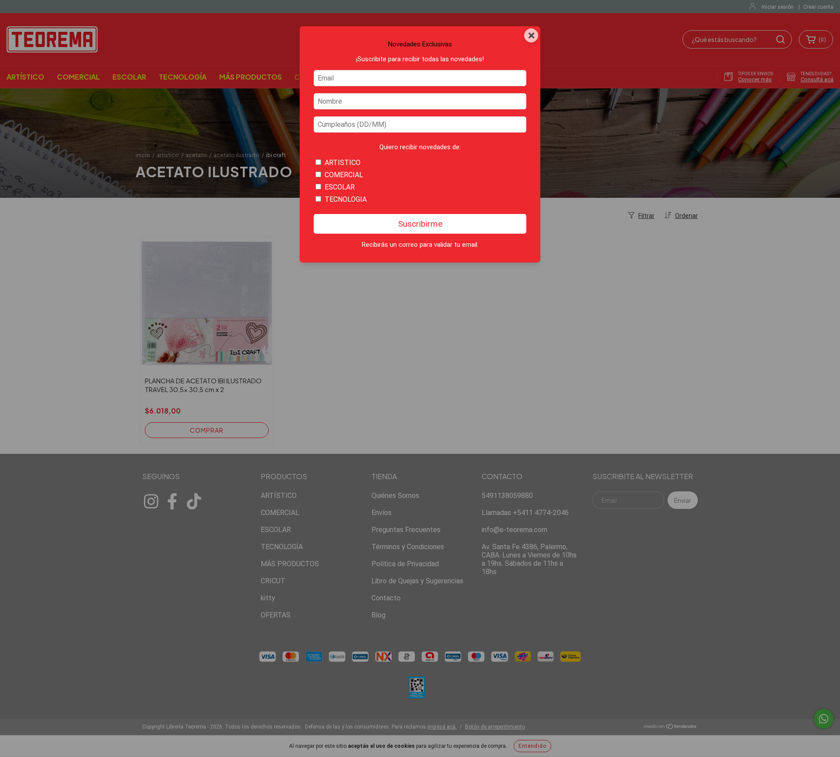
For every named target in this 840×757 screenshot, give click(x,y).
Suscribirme (420, 224)
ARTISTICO (342, 162)
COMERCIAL (344, 175)
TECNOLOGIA (346, 199)
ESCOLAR (340, 187)
